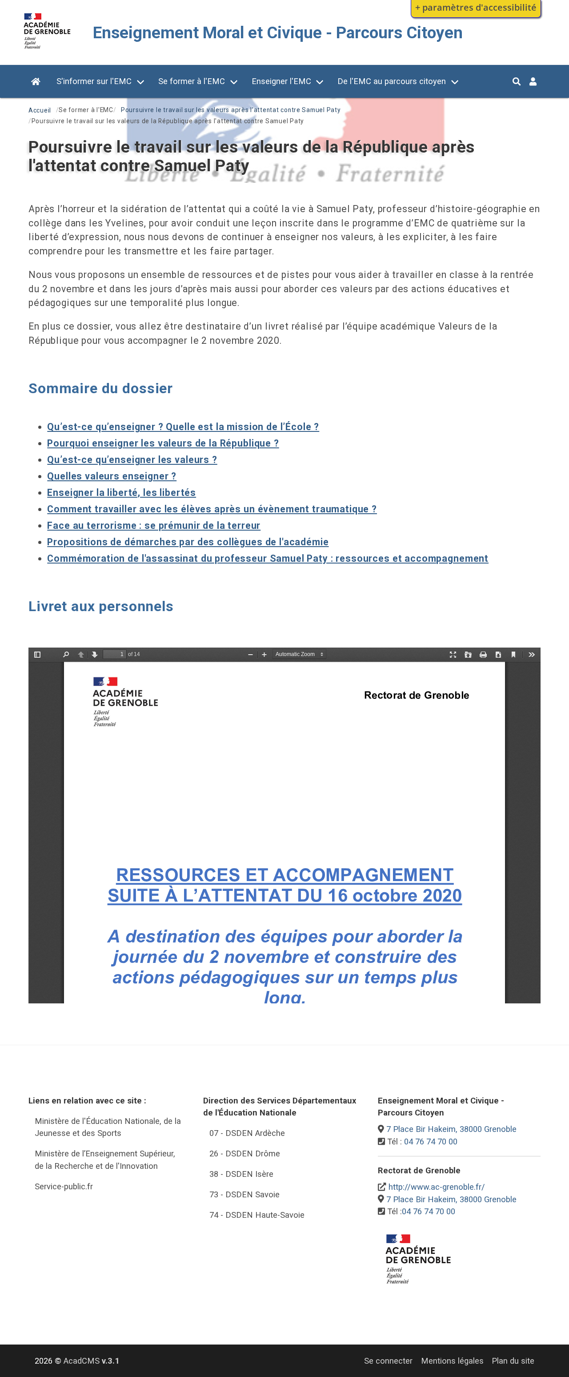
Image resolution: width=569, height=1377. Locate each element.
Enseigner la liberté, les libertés (121, 492)
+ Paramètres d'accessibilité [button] (476, 7)
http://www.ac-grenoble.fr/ (437, 1187)
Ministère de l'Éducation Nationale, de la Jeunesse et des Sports (108, 1127)
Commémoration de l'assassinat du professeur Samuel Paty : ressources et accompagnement (268, 558)
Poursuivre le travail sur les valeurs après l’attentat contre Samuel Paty (231, 109)
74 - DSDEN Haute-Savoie (257, 1215)
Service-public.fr (64, 1186)
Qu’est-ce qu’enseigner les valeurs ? (132, 459)
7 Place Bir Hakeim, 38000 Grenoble (451, 1129)
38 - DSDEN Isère (241, 1174)
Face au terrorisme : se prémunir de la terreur (153, 525)
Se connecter (388, 1360)
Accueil (39, 110)
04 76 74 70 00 (430, 1141)
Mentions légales (452, 1360)
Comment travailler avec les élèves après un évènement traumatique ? (212, 509)
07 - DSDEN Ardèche (247, 1133)
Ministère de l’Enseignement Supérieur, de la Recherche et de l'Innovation (105, 1160)
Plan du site (513, 1360)
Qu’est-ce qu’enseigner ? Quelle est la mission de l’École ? (183, 426)
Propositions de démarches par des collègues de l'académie (188, 542)
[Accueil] (47, 50)
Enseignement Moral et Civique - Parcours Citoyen (278, 32)
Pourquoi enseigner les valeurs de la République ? (163, 443)
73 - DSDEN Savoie (244, 1194)
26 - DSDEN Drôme (244, 1153)
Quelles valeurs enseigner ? (111, 476)
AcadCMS (92, 1360)
